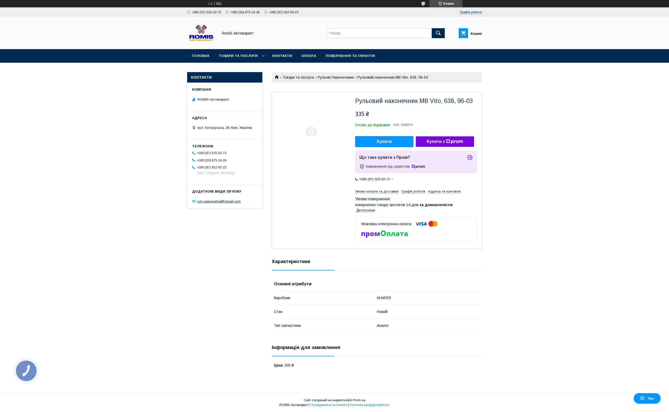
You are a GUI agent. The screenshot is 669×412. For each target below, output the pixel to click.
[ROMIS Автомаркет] (201, 42)
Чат (651, 398)
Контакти (282, 56)
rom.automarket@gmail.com (219, 201)
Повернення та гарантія (350, 56)
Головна (200, 56)
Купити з (436, 141)
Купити (384, 141)
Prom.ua (359, 400)
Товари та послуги (238, 56)
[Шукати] (438, 33)
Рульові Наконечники (336, 77)
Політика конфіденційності (370, 405)
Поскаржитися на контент (329, 405)
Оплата (308, 56)
